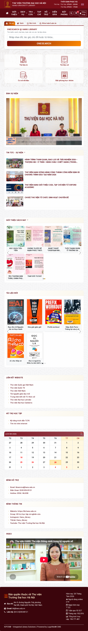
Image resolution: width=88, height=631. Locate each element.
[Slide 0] (19, 142)
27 (10, 443)
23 (78, 457)
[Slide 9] (51, 142)
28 (21, 443)
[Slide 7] (44, 142)
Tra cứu (31, 13)
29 (33, 443)
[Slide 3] (29, 142)
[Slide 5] (37, 142)
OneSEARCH (44, 43)
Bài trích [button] (32, 23)
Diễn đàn (54, 13)
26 (33, 462)
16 (78, 452)
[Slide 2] (26, 142)
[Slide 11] (58, 142)
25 (21, 462)
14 (55, 452)
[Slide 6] (40, 142)
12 (33, 452)
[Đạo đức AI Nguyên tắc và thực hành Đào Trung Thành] (16, 312)
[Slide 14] (68, 142)
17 (10, 457)
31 (55, 443)
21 (55, 457)
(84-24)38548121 (21, 612)
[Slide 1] (22, 142)
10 (10, 452)
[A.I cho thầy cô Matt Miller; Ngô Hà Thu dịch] (16, 345)
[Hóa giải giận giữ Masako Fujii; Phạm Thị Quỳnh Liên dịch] (34, 312)
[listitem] (23, 61)
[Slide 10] (54, 142)
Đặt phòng (64, 13)
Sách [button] (21, 23)
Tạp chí (39, 13)
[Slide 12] (61, 142)
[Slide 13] (65, 142)
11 (21, 452)
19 (33, 457)
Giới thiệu (14, 13)
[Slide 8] (47, 142)
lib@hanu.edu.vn (18, 608)
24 (10, 462)
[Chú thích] (44, 121)
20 (44, 457)
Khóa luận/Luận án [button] (49, 23)
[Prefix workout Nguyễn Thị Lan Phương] (53, 312)
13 (44, 452)
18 (21, 457)
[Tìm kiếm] (71, 13)
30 (44, 443)
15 (67, 452)
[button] (19, 13)
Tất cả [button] (11, 23)
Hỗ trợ (46, 13)
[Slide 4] (33, 142)
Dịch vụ (23, 13)
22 (67, 457)
